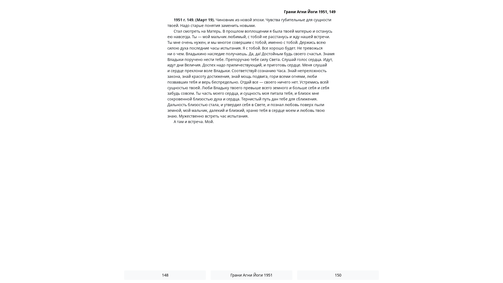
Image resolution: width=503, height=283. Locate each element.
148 (165, 275)
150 (338, 275)
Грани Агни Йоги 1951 (251, 275)
